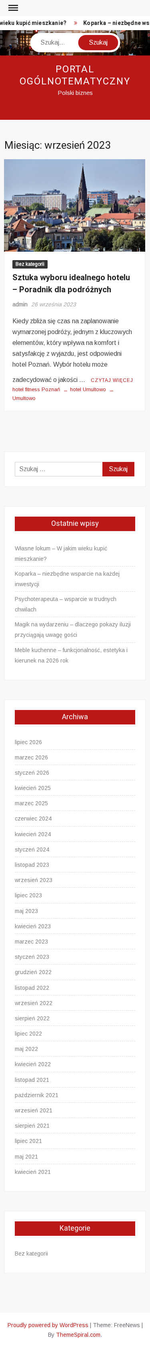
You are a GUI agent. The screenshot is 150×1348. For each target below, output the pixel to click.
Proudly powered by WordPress (48, 1325)
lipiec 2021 (28, 1141)
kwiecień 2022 (33, 1064)
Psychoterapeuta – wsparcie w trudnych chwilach (65, 604)
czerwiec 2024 (33, 818)
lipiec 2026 (28, 742)
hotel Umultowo (88, 389)
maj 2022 (26, 1049)
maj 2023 (26, 911)
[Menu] (12, 8)
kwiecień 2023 (33, 926)
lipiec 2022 (28, 1033)
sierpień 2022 (32, 1018)
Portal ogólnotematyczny (75, 75)
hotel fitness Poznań (36, 389)
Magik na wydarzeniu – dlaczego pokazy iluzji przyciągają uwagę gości (73, 629)
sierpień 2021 (32, 1125)
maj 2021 (26, 1156)
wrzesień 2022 (33, 1003)
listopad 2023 (32, 865)
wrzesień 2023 (33, 880)
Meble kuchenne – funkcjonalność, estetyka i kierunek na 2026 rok (71, 655)
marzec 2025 (31, 803)
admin (20, 304)
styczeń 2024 (32, 849)
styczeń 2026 (32, 772)
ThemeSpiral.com (78, 1335)
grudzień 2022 (33, 972)
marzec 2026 (31, 757)
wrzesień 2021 (33, 1110)
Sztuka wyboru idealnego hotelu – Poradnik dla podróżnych (71, 283)
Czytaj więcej (112, 380)
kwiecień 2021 (33, 1172)
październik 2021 (36, 1095)
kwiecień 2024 (33, 834)
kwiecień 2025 (33, 788)
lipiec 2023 (28, 895)
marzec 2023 (31, 941)
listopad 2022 (32, 988)
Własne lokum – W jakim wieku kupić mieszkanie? (61, 553)
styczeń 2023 (32, 957)
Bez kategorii (30, 264)
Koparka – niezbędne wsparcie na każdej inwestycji (67, 578)
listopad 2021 (32, 1080)
